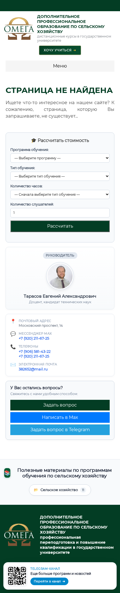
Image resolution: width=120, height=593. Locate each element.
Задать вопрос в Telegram (60, 429)
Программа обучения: (29, 150)
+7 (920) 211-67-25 (34, 338)
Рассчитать (60, 226)
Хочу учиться (60, 50)
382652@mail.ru (33, 369)
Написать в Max (60, 417)
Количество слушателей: (32, 204)
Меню (60, 66)
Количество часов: (26, 186)
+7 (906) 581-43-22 (35, 351)
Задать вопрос (60, 405)
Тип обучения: (22, 168)
